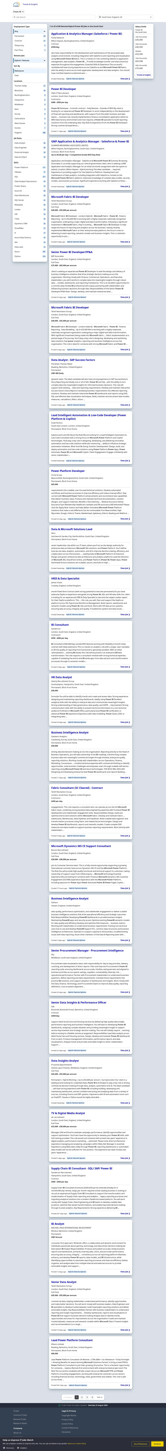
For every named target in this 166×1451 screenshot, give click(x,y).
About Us (17, 1433)
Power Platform (30, 167)
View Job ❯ (125, 79)
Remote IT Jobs (19, 1419)
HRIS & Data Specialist (65, 578)
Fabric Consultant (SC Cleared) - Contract (77, 788)
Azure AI (30, 191)
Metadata (30, 205)
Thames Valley (30, 86)
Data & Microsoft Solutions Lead (71, 529)
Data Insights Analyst (65, 1060)
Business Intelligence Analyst (70, 732)
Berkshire (30, 90)
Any (30, 31)
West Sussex (30, 123)
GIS (30, 214)
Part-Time (30, 50)
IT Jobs (16, 1411)
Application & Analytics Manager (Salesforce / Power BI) (86, 33)
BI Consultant (60, 625)
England (30, 132)
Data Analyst (30, 143)
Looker (30, 209)
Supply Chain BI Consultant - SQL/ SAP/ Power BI (81, 1168)
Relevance (19, 71)
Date (17, 75)
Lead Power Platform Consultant (72, 1340)
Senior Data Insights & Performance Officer (78, 1002)
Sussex (30, 128)
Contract (30, 41)
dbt (30, 242)
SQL (30, 176)
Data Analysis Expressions (30, 181)
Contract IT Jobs (20, 1415)
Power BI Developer (63, 89)
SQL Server (30, 200)
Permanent (30, 36)
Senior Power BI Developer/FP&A (71, 252)
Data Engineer (30, 147)
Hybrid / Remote (30, 60)
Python (30, 256)
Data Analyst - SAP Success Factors (73, 360)
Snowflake (30, 228)
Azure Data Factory (30, 237)
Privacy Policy (67, 1419)
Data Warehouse (30, 195)
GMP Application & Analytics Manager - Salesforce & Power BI (90, 141)
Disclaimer (66, 1432)
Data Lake (30, 247)
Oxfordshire (30, 118)
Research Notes (20, 1423)
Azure (30, 251)
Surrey (30, 114)
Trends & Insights (30, 4)
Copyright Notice (69, 1415)
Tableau (30, 172)
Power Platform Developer (68, 471)
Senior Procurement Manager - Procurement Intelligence (87, 950)
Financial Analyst (30, 152)
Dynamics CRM (30, 223)
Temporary (30, 45)
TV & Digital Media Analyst (68, 1113)
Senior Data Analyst (63, 1282)
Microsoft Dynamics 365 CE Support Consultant (81, 846)
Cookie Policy (67, 1424)
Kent (30, 109)
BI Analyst (57, 1224)
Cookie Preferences (70, 1428)
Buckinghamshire (30, 95)
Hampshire (30, 100)
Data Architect (30, 157)
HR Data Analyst (61, 677)
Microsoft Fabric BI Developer (70, 197)
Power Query (30, 186)
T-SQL (30, 219)
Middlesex (30, 104)
